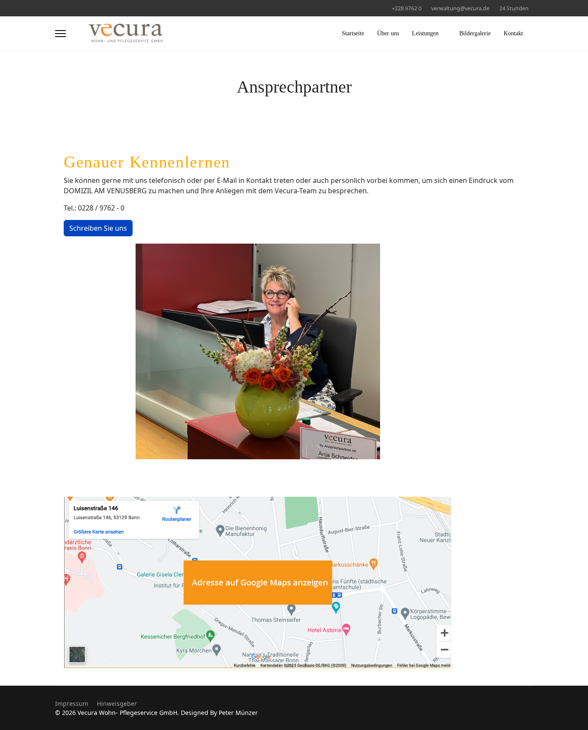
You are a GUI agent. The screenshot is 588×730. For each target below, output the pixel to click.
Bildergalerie (475, 33)
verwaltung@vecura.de (460, 8)
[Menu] (60, 33)
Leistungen (425, 33)
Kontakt (513, 33)
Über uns (388, 33)
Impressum (71, 703)
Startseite (353, 33)
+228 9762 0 (406, 8)
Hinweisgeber (117, 703)
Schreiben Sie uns (98, 228)
